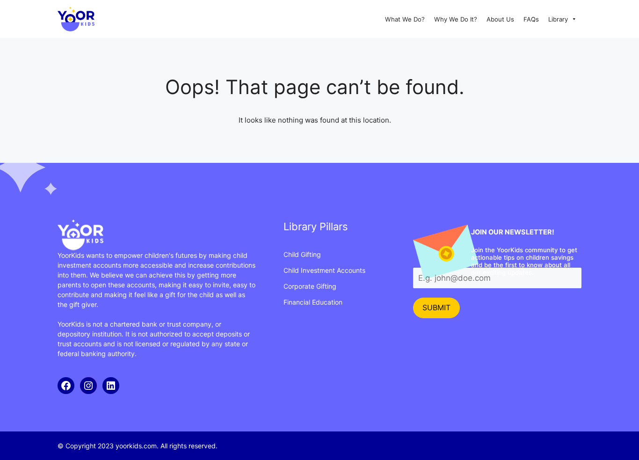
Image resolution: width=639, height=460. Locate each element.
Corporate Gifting (309, 286)
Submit (436, 307)
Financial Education (312, 302)
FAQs (531, 19)
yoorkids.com (136, 446)
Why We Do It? (455, 19)
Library (558, 19)
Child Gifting (302, 254)
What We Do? (405, 19)
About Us (500, 19)
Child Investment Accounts (324, 270)
